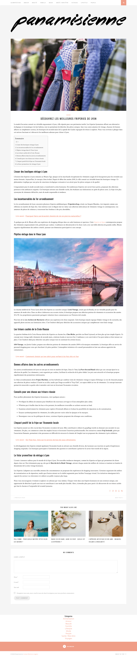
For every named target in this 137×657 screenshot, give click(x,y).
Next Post (118, 497)
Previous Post (20, 497)
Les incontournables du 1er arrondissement (29, 147)
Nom (16, 577)
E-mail (16, 582)
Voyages (74, 2)
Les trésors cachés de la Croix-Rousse (27, 153)
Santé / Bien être (62, 2)
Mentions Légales (33, 654)
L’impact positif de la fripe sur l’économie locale (30, 161)
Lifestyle (84, 2)
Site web (16, 587)
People (93, 2)
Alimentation (16, 2)
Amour (26, 2)
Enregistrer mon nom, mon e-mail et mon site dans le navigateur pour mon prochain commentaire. (45, 593)
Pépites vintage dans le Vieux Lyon (27, 150)
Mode (51, 2)
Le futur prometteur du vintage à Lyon (28, 164)
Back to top (120, 654)
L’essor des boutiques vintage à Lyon (27, 145)
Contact (25, 654)
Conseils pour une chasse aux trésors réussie (30, 158)
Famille (43, 2)
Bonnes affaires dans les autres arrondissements (31, 156)
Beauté (34, 2)
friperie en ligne (99, 222)
